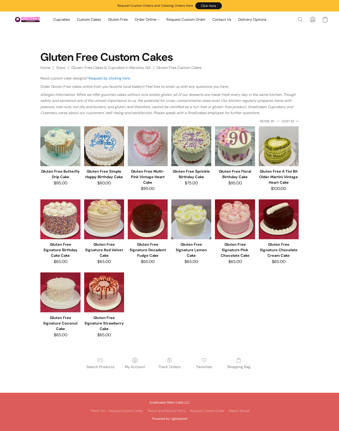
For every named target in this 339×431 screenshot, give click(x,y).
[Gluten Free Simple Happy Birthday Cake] (104, 146)
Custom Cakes (89, 19)
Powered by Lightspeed (169, 418)
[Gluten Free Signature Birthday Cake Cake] (60, 219)
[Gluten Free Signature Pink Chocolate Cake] (235, 219)
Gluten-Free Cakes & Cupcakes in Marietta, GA (111, 67)
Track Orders (170, 366)
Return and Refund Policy (166, 411)
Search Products (100, 366)
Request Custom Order (186, 19)
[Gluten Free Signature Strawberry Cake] (104, 292)
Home (45, 67)
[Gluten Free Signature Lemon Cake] (191, 219)
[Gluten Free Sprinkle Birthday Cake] (191, 146)
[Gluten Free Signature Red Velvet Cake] (104, 219)
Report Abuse (239, 411)
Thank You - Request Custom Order (116, 411)
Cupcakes (61, 19)
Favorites (204, 366)
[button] (208, 5)
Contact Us (221, 19)
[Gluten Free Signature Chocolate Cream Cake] (279, 219)
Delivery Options (252, 19)
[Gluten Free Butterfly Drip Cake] (60, 146)
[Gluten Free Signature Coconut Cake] (60, 292)
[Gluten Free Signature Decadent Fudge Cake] (148, 219)
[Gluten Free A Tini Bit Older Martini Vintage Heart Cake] (279, 146)
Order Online (146, 19)
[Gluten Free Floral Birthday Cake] (235, 146)
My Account (135, 366)
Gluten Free (118, 19)
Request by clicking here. (110, 78)
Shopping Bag (238, 366)
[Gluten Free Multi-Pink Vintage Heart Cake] (148, 146)
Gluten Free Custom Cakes (179, 67)
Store (60, 67)
